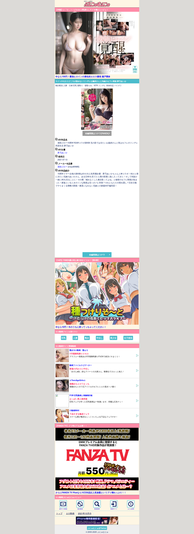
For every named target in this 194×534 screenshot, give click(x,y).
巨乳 (63, 337)
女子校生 (128, 337)
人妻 (75, 337)
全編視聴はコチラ (97, 254)
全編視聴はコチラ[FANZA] (97, 133)
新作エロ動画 (63, 509)
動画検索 (97, 509)
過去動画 (80, 509)
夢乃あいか (62, 152)
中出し (99, 337)
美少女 (113, 337)
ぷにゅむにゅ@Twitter (97, 528)
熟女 (87, 337)
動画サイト (114, 509)
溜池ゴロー (62, 166)
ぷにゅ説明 (130, 509)
